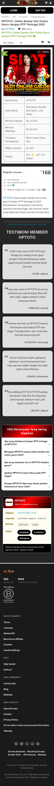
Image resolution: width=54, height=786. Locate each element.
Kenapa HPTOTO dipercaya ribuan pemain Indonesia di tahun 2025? (26, 485)
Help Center (10, 664)
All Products (29, 754)
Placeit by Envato (36, 751)
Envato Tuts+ (14, 754)
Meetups (8, 694)
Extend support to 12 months (27, 189)
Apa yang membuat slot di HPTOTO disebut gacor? (26, 464)
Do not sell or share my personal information (26, 725)
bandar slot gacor (38, 16)
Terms (7, 622)
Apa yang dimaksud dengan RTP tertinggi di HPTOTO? (25, 443)
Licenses (8, 628)
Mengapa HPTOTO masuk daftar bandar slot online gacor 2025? (27, 453)
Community (10, 683)
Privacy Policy (11, 719)
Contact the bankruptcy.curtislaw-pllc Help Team (27, 224)
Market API (9, 633)
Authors (8, 669)
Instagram (24, 538)
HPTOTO (5, 16)
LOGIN (13, 10)
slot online (23, 16)
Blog (6, 689)
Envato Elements (16, 751)
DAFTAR (40, 10)
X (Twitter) (39, 532)
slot (14, 16)
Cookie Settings (12, 650)
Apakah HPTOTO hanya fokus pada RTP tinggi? (24, 474)
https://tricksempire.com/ (26, 504)
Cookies (8, 644)
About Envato (11, 708)
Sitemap (8, 731)
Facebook (24, 532)
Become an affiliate (13, 639)
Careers (8, 714)
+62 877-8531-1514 (26, 512)
